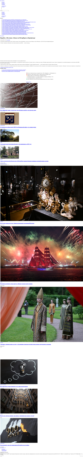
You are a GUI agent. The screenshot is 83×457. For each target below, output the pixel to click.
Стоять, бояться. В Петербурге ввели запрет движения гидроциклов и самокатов (14, 69)
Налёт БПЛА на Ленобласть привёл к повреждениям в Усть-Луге (13, 25)
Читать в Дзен (11, 67)
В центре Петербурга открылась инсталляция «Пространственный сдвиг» (14, 33)
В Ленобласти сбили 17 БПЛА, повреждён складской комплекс (13, 29)
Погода (1, 159)
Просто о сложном (3, 384)
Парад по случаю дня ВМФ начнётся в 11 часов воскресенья (11, 71)
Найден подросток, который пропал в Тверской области (36, 75)
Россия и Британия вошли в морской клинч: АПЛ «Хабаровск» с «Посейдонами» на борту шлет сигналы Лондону (41, 73)
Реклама (3, 6)
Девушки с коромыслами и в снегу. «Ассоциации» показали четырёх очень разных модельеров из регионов (25, 344)
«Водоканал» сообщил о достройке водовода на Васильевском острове (14, 31)
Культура (1, 221)
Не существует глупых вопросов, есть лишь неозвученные (14, 386)
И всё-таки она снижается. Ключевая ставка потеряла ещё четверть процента (14, 34)
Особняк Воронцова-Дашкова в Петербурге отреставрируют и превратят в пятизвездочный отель (18, 32)
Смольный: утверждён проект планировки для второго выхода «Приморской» (15, 30)
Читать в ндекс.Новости (5, 67)
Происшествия (2, 108)
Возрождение (2, 443)
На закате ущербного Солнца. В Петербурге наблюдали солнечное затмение (15, 26)
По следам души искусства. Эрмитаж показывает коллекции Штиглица (17, 223)
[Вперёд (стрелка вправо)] (1, 456)
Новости (3, 2)
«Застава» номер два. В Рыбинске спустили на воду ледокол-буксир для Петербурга (16, 24)
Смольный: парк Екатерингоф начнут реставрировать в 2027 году (13, 21)
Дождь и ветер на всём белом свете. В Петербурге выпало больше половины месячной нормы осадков (24, 161)
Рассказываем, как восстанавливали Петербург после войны (14, 445)
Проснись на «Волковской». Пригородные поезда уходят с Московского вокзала (15, 28)
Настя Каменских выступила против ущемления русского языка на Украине (40, 79)
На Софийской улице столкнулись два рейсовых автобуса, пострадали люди (15, 20)
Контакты (3, 449)
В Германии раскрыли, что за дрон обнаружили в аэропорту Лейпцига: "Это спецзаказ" (39, 77)
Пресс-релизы (4, 450)
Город (1, 142)
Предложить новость (3, 163)
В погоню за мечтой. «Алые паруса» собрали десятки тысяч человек (16, 283)
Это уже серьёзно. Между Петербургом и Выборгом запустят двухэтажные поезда (16, 22)
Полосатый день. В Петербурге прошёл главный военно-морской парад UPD (13, 70)
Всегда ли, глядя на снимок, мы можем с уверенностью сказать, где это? (17, 415)
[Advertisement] (26, 353)
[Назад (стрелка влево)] (0, 456)
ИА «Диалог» (2, 0)
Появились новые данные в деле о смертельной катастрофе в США (39, 74)
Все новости (2, 35)
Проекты (3, 4)
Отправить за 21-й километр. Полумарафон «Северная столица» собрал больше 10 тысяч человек (18, 27)
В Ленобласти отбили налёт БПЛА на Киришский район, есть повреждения (14, 19)
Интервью (3, 3)
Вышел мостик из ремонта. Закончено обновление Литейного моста (14, 23)
